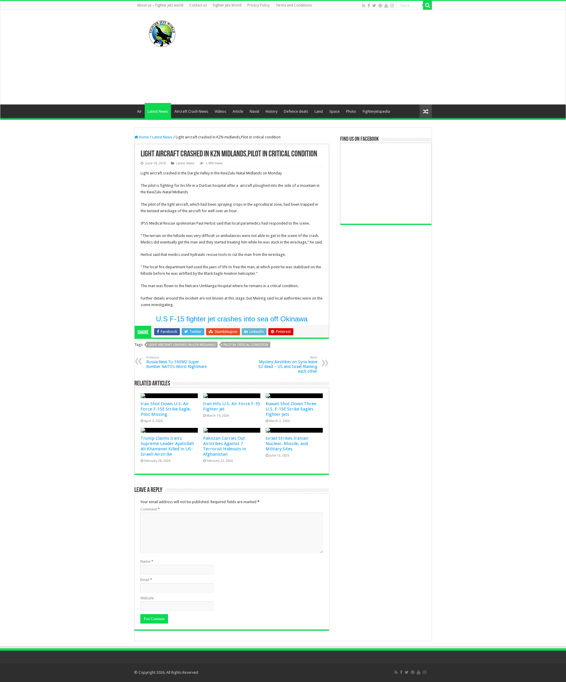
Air (139, 111)
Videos (220, 111)
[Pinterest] (380, 5)
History (271, 111)
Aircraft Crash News (191, 111)
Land (319, 111)
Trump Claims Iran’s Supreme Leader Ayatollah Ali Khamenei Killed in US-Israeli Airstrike (167, 446)
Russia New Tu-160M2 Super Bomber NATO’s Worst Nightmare (176, 362)
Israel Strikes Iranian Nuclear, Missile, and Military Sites (287, 444)
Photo (351, 111)
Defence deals (296, 111)
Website (147, 598)
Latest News (158, 111)
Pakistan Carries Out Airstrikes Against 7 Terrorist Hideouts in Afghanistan (224, 446)
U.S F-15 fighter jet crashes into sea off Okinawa (231, 319)
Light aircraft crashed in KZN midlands (182, 345)
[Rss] (363, 5)
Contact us (198, 5)
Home (143, 137)
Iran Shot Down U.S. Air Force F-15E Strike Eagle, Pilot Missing (166, 409)
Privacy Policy (258, 5)
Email (146, 580)
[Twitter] (374, 5)
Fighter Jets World (227, 5)
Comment (150, 509)
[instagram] (392, 5)
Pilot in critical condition (245, 345)
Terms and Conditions (294, 5)
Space (334, 111)
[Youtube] (386, 5)
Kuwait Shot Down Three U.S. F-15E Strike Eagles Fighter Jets (291, 409)
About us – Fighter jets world (160, 5)
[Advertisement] (320, 57)
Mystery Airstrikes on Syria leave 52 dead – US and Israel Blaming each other (287, 365)
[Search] (427, 5)
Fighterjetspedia (376, 111)
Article (238, 111)
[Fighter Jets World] (162, 32)
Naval (254, 111)
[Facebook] (369, 5)
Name (146, 561)
